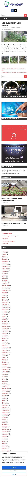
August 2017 (4, 436)
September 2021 (5, 352)
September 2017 (5, 434)
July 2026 (4, 252)
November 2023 (5, 307)
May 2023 (4, 318)
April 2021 (4, 360)
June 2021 (4, 357)
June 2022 (4, 336)
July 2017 (4, 438)
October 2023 (5, 309)
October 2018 (5, 412)
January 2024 (4, 304)
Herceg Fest (5, 238)
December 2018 (5, 409)
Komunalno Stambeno (15, 27)
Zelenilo (11, 29)
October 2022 (5, 330)
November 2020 (5, 369)
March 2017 (4, 445)
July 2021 (4, 355)
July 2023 (4, 314)
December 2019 (5, 388)
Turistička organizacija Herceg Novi (10, 236)
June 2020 (4, 378)
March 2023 (4, 321)
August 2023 (4, 312)
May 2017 (4, 441)
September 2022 (5, 331)
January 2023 (4, 324)
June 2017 (4, 439)
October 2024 (5, 288)
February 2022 (5, 343)
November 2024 (5, 287)
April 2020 (4, 381)
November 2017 (5, 431)
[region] (14, 464)
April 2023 (4, 319)
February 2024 (5, 302)
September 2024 (5, 290)
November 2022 (5, 328)
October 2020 (5, 371)
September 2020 (5, 373)
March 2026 (4, 259)
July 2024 (4, 294)
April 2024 (4, 299)
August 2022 (4, 333)
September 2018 (5, 414)
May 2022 (4, 338)
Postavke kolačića (14, 470)
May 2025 (4, 276)
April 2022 (4, 340)
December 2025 (5, 264)
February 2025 (5, 282)
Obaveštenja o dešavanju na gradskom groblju (14, 96)
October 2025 (5, 268)
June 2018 (4, 419)
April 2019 (4, 402)
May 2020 (4, 379)
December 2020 (5, 367)
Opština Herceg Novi (7, 233)
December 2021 (5, 347)
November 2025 (5, 266)
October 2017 (5, 433)
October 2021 (5, 350)
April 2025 (4, 278)
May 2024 (4, 297)
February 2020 (5, 385)
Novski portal (5, 243)
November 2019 (5, 390)
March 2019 (4, 403)
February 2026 (5, 261)
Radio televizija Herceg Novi (8, 241)
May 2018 (4, 421)
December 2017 (5, 429)
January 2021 (4, 366)
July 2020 (4, 376)
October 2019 (5, 391)
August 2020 (4, 374)
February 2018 (5, 426)
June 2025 (4, 275)
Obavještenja (4, 29)
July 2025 (4, 273)
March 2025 (4, 280)
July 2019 (4, 397)
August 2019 (4, 395)
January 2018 (4, 427)
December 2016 (5, 450)
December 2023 (5, 306)
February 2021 (5, 364)
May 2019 (4, 400)
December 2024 (5, 285)
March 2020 (4, 383)
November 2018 (5, 410)
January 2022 (4, 345)
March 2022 (4, 342)
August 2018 (4, 415)
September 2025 (5, 270)
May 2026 (4, 256)
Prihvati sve (14, 467)
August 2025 (4, 271)
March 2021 (4, 362)
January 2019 (4, 407)
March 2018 (4, 424)
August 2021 (4, 354)
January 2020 (4, 386)
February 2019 (5, 405)
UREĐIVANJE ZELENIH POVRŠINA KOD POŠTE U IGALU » (14, 72)
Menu (5, 18)
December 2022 (5, 326)
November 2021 (5, 348)
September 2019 (5, 393)
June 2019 (4, 398)
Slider (8, 29)
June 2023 (4, 316)
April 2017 (4, 443)
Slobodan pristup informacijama (10, 118)
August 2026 (4, 251)
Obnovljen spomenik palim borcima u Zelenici (13, 223)
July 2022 (4, 335)
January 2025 (4, 283)
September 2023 (5, 311)
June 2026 (4, 254)
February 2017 (5, 446)
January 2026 (4, 263)
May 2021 (4, 359)
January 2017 (4, 448)
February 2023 (5, 323)
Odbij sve (14, 474)
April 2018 (4, 422)
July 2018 (4, 417)
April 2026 (4, 258)
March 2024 (4, 300)
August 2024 (4, 292)
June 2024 (4, 295)
